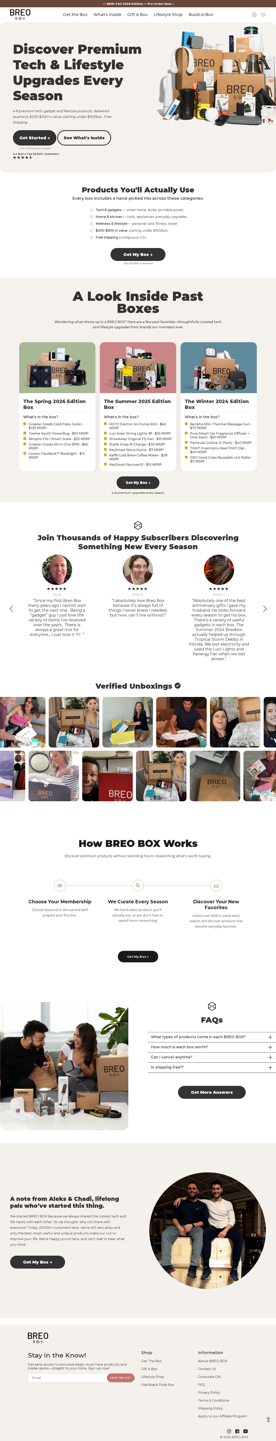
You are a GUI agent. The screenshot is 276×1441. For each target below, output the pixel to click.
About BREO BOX (213, 1361)
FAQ (201, 1385)
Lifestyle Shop (152, 1377)
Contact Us (207, 1369)
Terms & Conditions (213, 1400)
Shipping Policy (210, 1408)
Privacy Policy (209, 1393)
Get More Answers (212, 1092)
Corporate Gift (209, 1377)
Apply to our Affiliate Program (222, 1416)
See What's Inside (84, 137)
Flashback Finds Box (157, 1385)
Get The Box (151, 1361)
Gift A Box (149, 1369)
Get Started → (34, 137)
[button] (265, 608)
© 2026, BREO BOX (234, 1437)
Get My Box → (138, 254)
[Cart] (263, 14)
